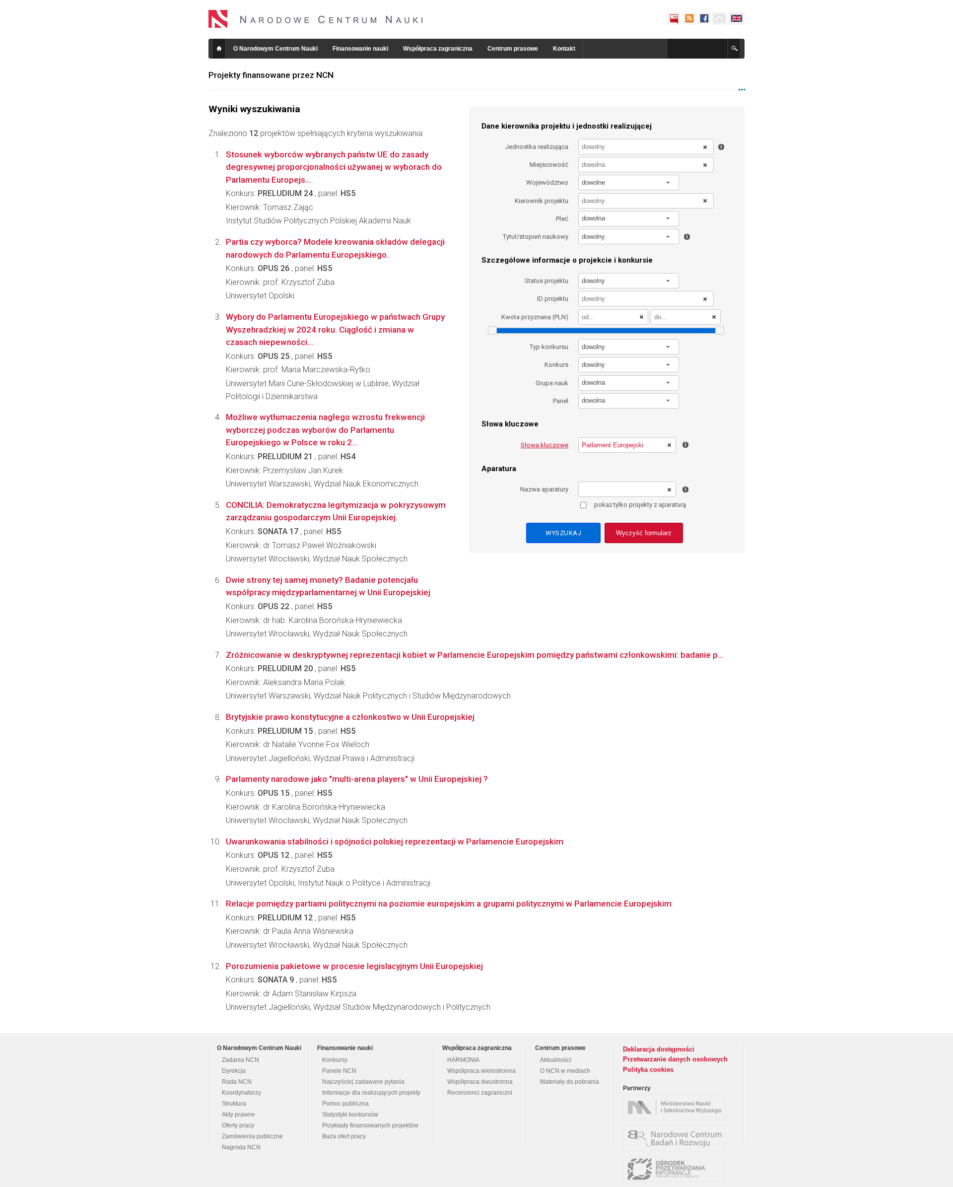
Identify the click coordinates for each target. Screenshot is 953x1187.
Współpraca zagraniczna (438, 48)
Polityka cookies (648, 1069)
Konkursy (334, 1060)
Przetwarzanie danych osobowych (675, 1059)
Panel (560, 401)
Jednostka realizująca (536, 146)
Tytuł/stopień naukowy (535, 236)
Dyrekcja (234, 1071)
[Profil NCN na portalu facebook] (703, 18)
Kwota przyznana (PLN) (534, 317)
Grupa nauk (552, 383)
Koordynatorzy (241, 1093)
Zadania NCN (240, 1060)
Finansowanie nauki (360, 48)
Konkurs (556, 364)
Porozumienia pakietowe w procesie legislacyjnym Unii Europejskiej (354, 966)
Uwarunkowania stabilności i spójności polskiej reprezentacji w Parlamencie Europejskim (394, 841)
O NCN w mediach (565, 1071)
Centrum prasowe (512, 48)
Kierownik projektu (541, 201)
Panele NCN (339, 1071)
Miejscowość (549, 164)
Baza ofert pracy (344, 1136)
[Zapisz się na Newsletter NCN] (719, 18)
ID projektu (552, 298)
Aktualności (555, 1060)
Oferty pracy (238, 1125)
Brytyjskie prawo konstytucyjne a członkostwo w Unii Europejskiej (350, 717)
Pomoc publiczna (345, 1104)
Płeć (562, 218)
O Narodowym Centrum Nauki (275, 48)
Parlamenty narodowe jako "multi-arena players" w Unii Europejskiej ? (357, 779)
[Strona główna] (315, 19)
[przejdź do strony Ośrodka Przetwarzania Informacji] (676, 1169)
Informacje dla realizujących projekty (371, 1093)
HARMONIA (463, 1060)
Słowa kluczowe (544, 445)
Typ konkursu (549, 346)
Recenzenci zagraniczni (479, 1093)
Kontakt (564, 48)
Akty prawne (238, 1114)
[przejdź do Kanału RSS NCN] (688, 18)
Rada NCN (237, 1082)
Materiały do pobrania (569, 1082)
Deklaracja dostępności (658, 1049)
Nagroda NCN (241, 1147)
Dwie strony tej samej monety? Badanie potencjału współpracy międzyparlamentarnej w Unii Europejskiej (328, 586)
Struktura (234, 1104)
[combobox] (629, 182)
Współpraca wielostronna (481, 1071)
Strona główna (219, 49)
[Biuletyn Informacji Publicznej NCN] (674, 18)
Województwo (547, 182)
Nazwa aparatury (544, 489)
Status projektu (546, 280)
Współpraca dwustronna (480, 1082)
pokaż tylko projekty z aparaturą (640, 504)
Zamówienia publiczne (252, 1136)
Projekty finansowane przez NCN (271, 75)
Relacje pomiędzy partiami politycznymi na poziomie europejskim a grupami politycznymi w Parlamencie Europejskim (449, 903)
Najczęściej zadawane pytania (363, 1082)
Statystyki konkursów (350, 1114)
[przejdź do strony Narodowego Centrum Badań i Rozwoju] (676, 1138)
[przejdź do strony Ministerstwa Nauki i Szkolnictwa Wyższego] (676, 1107)
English (737, 18)
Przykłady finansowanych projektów (370, 1125)
